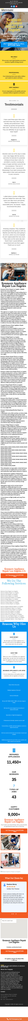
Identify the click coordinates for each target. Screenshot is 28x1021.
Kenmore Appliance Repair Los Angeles (7, 10)
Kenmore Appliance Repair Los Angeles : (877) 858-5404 (13, 966)
